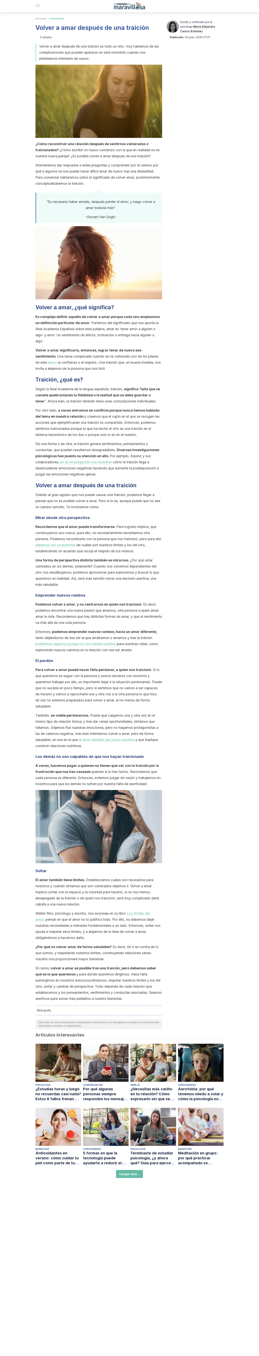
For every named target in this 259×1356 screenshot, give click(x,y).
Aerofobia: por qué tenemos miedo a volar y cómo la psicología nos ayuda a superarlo (200, 1094)
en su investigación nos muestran (86, 462)
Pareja (135, 1084)
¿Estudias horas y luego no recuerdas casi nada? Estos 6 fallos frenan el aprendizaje (58, 1094)
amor (52, 362)
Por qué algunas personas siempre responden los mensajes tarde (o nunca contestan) (105, 1094)
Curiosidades (187, 1084)
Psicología (42, 1084)
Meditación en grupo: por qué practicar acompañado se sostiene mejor (198, 1158)
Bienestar (41, 18)
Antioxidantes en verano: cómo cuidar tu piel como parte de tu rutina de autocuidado (57, 1158)
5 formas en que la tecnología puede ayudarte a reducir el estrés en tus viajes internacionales (102, 1158)
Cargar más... (129, 1174)
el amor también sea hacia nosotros (106, 740)
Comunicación (93, 1084)
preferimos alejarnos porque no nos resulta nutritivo (75, 644)
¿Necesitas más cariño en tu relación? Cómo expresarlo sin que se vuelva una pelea (151, 1094)
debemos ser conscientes (55, 545)
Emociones (57, 18)
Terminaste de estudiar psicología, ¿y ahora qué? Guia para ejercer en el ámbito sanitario (151, 1158)
